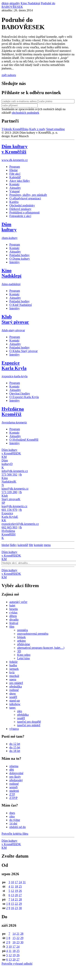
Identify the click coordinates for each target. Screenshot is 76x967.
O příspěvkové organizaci (25, 198)
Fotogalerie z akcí (20, 216)
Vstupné (14, 191)
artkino (21, 640)
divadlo (14, 619)
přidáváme (23, 644)
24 (20, 882)
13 (12, 895)
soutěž (13, 697)
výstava (14, 728)
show (12, 693)
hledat (5, 545)
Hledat (13, 170)
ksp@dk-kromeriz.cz (14, 506)
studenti (14, 790)
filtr (31, 545)
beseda (13, 609)
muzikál (14, 676)
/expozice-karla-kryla (14, 376)
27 (20, 895)
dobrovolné (16, 773)
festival (13, 623)
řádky (13, 545)
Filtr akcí (14, 173)
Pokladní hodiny (19, 255)
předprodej (16, 780)
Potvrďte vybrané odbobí (17, 963)
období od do (17, 827)
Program (14, 166)
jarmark (14, 669)
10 (12, 882)
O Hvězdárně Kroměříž (23, 439)
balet (12, 605)
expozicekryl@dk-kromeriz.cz (20, 523)
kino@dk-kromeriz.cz (15, 488)
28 (20, 899)
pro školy (15, 776)
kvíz (12, 672)
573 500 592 (9, 474)
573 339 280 (9, 492)
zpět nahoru (9, 75)
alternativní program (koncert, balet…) (40, 647)
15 (12, 903)
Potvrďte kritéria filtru (15, 833)
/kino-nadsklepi (11, 284)
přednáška (15, 686)
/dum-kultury (10, 238)
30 (20, 908)
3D (19, 651)
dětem (13, 616)
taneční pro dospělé (29, 721)
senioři (13, 787)
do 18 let (14, 751)
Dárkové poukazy (20, 209)
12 (12, 890)
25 (20, 886)
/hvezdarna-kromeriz (14, 422)
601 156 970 (9, 509)
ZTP (12, 794)
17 (16, 882)
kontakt (38, 545)
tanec (12, 707)
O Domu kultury (19, 258)
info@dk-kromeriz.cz (15, 471)
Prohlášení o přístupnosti (24, 212)
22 (16, 903)
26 (20, 890)
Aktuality (15, 187)
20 (16, 895)
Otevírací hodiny (19, 393)
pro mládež (16, 683)
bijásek (21, 637)
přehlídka (23, 714)
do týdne (14, 820)
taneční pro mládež (28, 725)
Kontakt (14, 184)
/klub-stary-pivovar (13, 330)
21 (16, 899)
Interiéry (14, 262)
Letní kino (23, 658)
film (11, 626)
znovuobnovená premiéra (32, 633)
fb (20, 474)
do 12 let (14, 743)
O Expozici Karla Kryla (24, 397)
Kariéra (14, 202)
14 (12, 899)
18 (16, 886)
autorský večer (18, 602)
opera (12, 679)
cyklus (13, 612)
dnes (12, 813)
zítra (12, 816)
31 (24, 882)
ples (19, 711)
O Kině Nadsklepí (20, 304)
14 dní (13, 823)
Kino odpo (23, 654)
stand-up (14, 700)
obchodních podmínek (25, 112)
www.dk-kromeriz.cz (15, 160)
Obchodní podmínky (22, 205)
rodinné (14, 690)
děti (11, 769)
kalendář (23, 545)
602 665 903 (9, 527)
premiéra (22, 630)
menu (47, 545)
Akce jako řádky (19, 180)
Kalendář (15, 177)
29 (20, 903)
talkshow (14, 704)
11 (12, 886)
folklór (13, 661)
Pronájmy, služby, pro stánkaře (28, 194)
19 (16, 890)
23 (16, 908)
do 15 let (14, 747)
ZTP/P (13, 797)
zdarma (13, 766)
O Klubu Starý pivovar (23, 351)
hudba (13, 665)
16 (12, 908)
